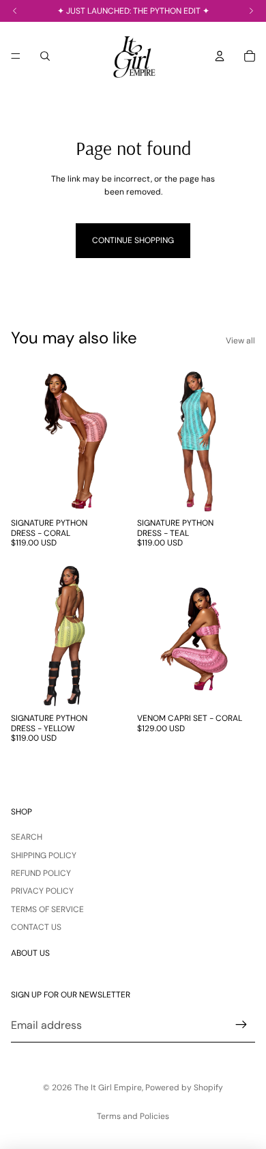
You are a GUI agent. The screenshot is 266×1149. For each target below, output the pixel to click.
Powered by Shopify (184, 1087)
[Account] (220, 56)
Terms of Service (47, 909)
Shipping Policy (43, 855)
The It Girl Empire (108, 1087)
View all (240, 340)
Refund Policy (41, 873)
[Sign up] (241, 1025)
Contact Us (36, 927)
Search (26, 837)
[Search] (45, 56)
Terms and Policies (133, 1116)
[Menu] (15, 56)
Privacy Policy (42, 890)
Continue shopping (133, 240)
